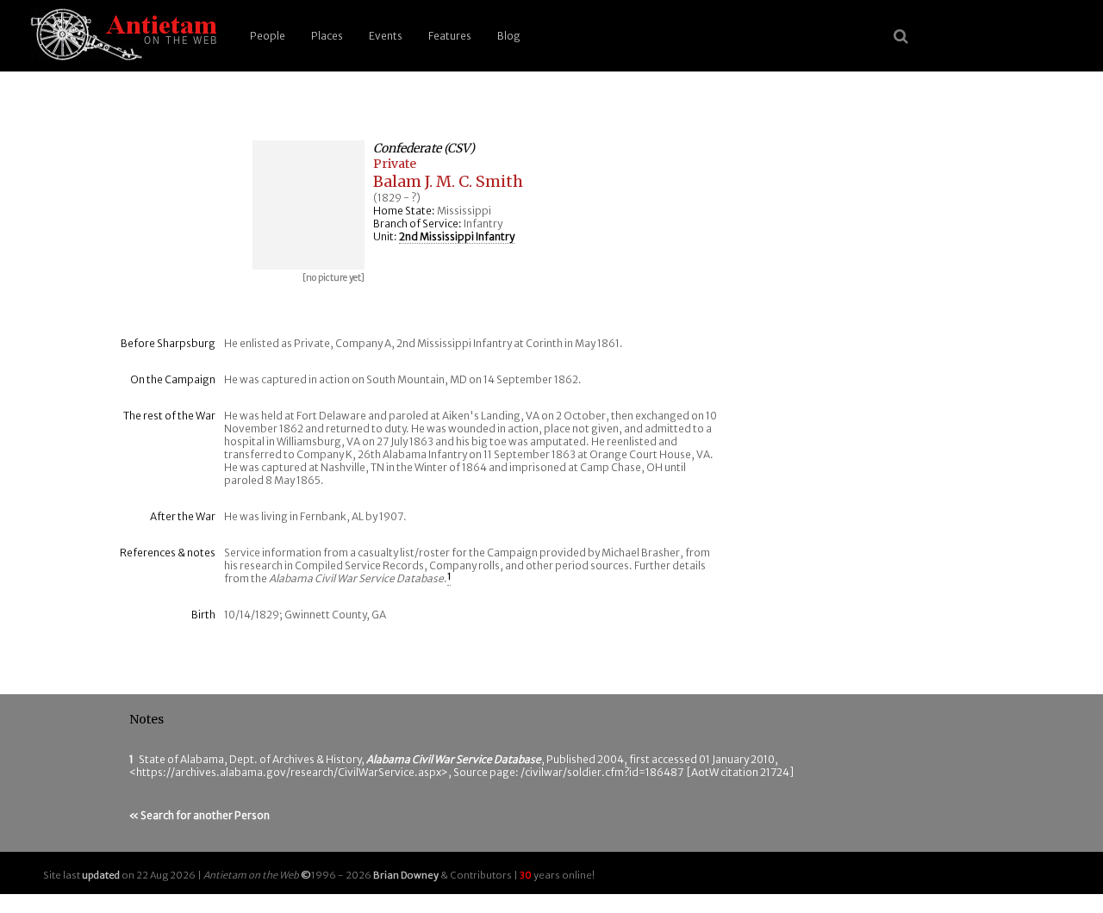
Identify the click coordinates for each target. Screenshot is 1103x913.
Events (385, 35)
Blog (508, 35)
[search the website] (901, 36)
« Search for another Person (199, 815)
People (267, 35)
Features (449, 35)
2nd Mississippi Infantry (456, 236)
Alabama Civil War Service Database (453, 759)
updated (101, 875)
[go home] (120, 35)
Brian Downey (406, 875)
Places (327, 35)
